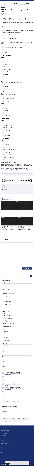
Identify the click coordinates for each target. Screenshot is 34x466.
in (28, 13)
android (6, 421)
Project (3, 361)
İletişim (2, 440)
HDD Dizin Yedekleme (6, 331)
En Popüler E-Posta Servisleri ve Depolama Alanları (12, 372)
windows (7, 418)
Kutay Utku (5, 13)
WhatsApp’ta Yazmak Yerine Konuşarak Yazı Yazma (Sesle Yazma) (11, 401)
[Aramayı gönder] (27, 3)
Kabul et (7, 463)
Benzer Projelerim (3, 435)
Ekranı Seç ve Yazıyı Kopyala (7, 301)
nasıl (16, 418)
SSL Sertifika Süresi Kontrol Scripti (8, 298)
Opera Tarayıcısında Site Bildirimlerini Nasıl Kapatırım (9, 406)
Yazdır (31, 13)
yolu (25, 418)
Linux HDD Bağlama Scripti (7, 304)
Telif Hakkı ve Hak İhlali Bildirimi (5, 443)
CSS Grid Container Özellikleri (22, 211)
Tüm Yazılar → (5, 192)
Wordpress (3, 366)
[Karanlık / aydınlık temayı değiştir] (30, 3)
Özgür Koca (5, 338)
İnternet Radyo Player (6, 340)
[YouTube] (14, 3)
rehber (19, 418)
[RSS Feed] (17, 3)
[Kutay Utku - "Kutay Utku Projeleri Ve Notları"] (4, 3)
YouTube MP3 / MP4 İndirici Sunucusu (8, 293)
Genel (3, 364)
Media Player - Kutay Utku (7, 313)
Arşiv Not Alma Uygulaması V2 (7, 321)
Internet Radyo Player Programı (7, 291)
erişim (3, 421)
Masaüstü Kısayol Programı (7, 315)
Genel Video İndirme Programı (7, 329)
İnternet (2, 449)
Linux (2, 354)
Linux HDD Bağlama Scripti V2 (7, 306)
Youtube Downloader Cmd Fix (7, 328)
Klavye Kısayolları (4, 411)
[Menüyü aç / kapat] (32, 3)
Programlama (4, 359)
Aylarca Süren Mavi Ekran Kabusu (7, 284)
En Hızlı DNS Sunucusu (6, 285)
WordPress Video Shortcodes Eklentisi (8, 296)
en (23, 418)
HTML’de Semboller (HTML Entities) (7, 211)
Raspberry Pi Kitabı (6, 343)
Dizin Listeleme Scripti (6, 299)
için (21, 418)
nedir (13, 418)
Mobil (2, 356)
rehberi (11, 418)
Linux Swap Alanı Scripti (6, 307)
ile (4, 418)
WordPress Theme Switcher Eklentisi (8, 323)
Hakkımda (2, 438)
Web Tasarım (2, 454)
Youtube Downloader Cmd (7, 326)
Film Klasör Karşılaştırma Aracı (7, 318)
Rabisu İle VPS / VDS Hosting (7, 345)
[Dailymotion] (16, 3)
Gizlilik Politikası (31, 464)
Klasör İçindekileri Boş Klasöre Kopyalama (9, 320)
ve (2, 418)
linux (28, 418)
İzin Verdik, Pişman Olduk (6, 282)
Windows (3, 351)
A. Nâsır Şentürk (5, 337)
